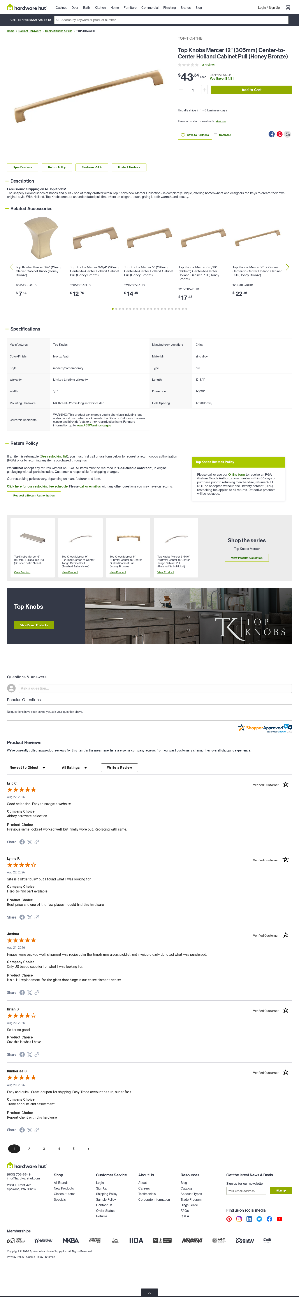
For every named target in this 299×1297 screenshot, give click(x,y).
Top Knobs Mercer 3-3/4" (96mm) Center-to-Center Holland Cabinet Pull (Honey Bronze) (95, 271)
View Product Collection (246, 558)
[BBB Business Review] (162, 1240)
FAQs (185, 1211)
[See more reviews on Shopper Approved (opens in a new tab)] (36, 842)
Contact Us (104, 1205)
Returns (101, 1216)
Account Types (191, 1194)
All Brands (61, 1183)
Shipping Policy (106, 1194)
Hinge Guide (189, 1205)
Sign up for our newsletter (245, 1184)
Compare (225, 135)
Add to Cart (252, 90)
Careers (144, 1188)
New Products (64, 1188)
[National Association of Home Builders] (267, 1240)
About (142, 1183)
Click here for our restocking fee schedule (37, 486)
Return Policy (57, 167)
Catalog (186, 1188)
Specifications (22, 167)
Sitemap (50, 1256)
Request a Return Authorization (34, 495)
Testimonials (147, 1194)
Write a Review (119, 768)
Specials (60, 1200)
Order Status (105, 1211)
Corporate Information (154, 1200)
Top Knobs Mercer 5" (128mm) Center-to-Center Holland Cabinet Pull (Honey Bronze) (148, 271)
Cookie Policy (34, 1256)
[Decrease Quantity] (181, 89)
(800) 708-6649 (40, 19)
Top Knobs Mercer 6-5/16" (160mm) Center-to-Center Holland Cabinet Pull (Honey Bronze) (198, 273)
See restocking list (54, 456)
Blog (184, 1183)
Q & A (185, 1216)
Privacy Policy (15, 1256)
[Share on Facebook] (271, 134)
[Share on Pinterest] (279, 134)
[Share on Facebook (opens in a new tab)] (22, 842)
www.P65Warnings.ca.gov (94, 425)
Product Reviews (129, 167)
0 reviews (208, 65)
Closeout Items (64, 1194)
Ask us (221, 121)
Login (262, 8)
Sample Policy (106, 1200)
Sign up (281, 1190)
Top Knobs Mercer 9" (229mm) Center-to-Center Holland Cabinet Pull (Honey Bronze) (257, 271)
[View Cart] (287, 8)
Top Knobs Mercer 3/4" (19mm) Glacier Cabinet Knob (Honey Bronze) (39, 271)
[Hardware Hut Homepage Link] (27, 7)
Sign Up (274, 8)
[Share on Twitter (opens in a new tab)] (29, 842)
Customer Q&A (92, 167)
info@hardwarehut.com (23, 1178)
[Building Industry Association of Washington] (245, 1240)
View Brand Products (34, 625)
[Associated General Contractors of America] (219, 1240)
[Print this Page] (287, 134)
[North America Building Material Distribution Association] (191, 1240)
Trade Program (191, 1200)
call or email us (90, 486)
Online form (236, 475)
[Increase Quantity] (205, 89)
